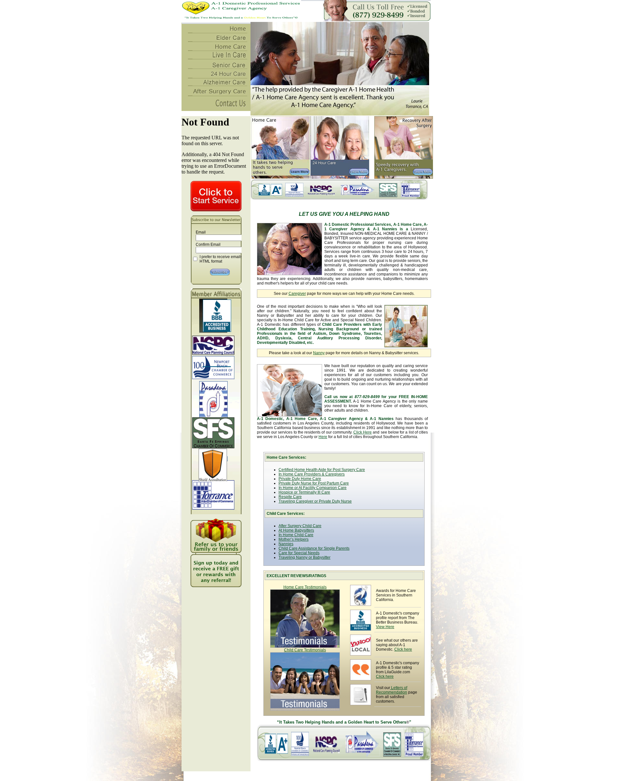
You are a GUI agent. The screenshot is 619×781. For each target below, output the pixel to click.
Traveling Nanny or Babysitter (304, 557)
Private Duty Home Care (300, 478)
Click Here (362, 432)
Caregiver (297, 293)
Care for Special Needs (299, 553)
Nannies (286, 544)
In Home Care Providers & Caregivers (312, 474)
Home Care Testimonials (305, 587)
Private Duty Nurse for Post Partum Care (314, 483)
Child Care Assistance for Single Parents (314, 548)
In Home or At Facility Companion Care (313, 488)
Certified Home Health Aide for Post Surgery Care (322, 469)
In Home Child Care (296, 535)
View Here (385, 627)
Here (323, 437)
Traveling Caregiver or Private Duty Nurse (315, 501)
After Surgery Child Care (300, 526)
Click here (403, 649)
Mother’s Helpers (294, 539)
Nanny (319, 353)
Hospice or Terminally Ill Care (304, 492)
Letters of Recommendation (391, 690)
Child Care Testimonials (305, 650)
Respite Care (290, 497)
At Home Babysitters (296, 530)
